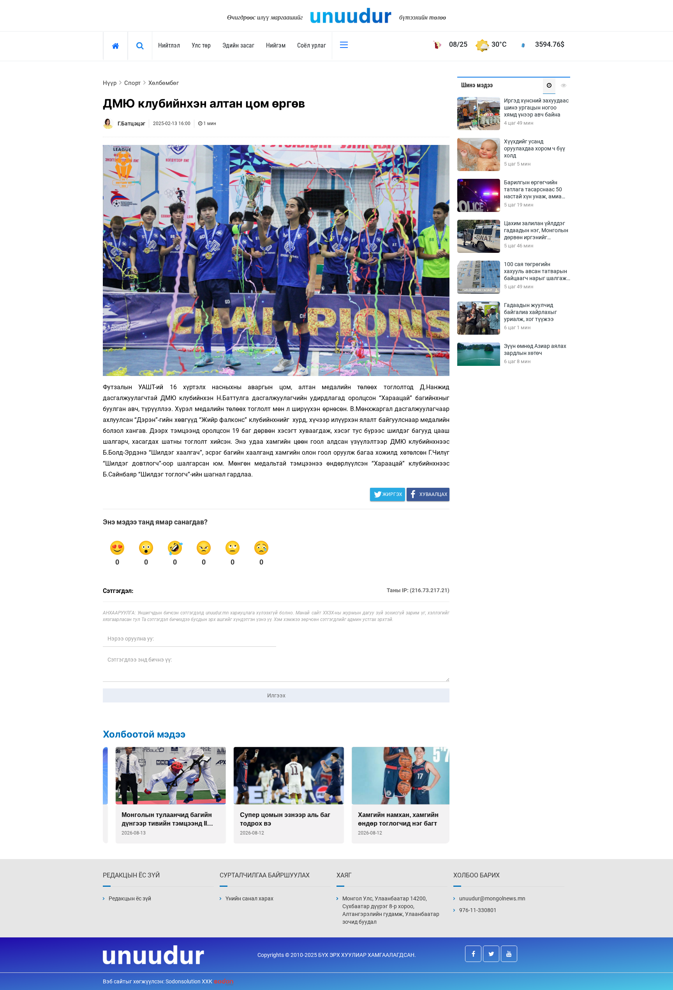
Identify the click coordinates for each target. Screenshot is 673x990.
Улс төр (201, 45)
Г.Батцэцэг (131, 123)
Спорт (132, 82)
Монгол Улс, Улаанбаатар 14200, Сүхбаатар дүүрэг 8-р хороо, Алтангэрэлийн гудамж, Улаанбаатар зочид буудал (390, 910)
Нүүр (109, 82)
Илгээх (276, 695)
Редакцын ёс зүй (130, 898)
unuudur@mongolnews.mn (492, 898)
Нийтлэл (169, 45)
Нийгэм (275, 45)
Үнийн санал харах (249, 898)
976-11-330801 (478, 910)
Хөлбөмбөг (163, 82)
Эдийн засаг (238, 45)
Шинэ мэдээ (477, 85)
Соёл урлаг (311, 45)
